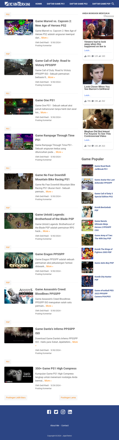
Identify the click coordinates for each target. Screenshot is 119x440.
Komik (39, 4)
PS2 (7, 14)
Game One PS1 (45, 100)
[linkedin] (70, 412)
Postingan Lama (68, 397)
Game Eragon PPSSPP (49, 254)
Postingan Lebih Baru (16, 397)
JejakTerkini (67, 436)
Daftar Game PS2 (79, 4)
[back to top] (113, 433)
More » (44, 37)
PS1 (7, 93)
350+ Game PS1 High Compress (55, 368)
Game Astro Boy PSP (104, 263)
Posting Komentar (43, 45)
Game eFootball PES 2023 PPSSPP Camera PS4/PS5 (104, 293)
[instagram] (63, 412)
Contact (65, 425)
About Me (54, 425)
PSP (8, 54)
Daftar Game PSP (101, 4)
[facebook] (49, 412)
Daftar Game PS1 (56, 4)
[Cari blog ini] (113, 4)
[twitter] (56, 412)
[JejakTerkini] (17, 4)
